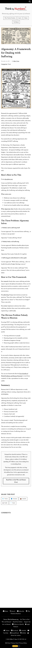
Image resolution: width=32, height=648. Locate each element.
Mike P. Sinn (16, 61)
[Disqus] (16, 538)
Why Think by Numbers (10, 18)
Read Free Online (17, 622)
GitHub (24, 633)
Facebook (15, 630)
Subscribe (21, 611)
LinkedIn (23, 630)
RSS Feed (7, 643)
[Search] (30, 1)
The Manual (16, 22)
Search (19, 18)
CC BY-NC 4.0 (22, 639)
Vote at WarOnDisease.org (10, 619)
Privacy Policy (23, 643)
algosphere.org (8, 179)
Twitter (7, 630)
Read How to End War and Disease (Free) (16, 481)
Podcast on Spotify (18, 624)
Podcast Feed (14, 643)
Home (6, 611)
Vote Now (15, 646)
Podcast (26, 18)
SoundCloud (15, 633)
